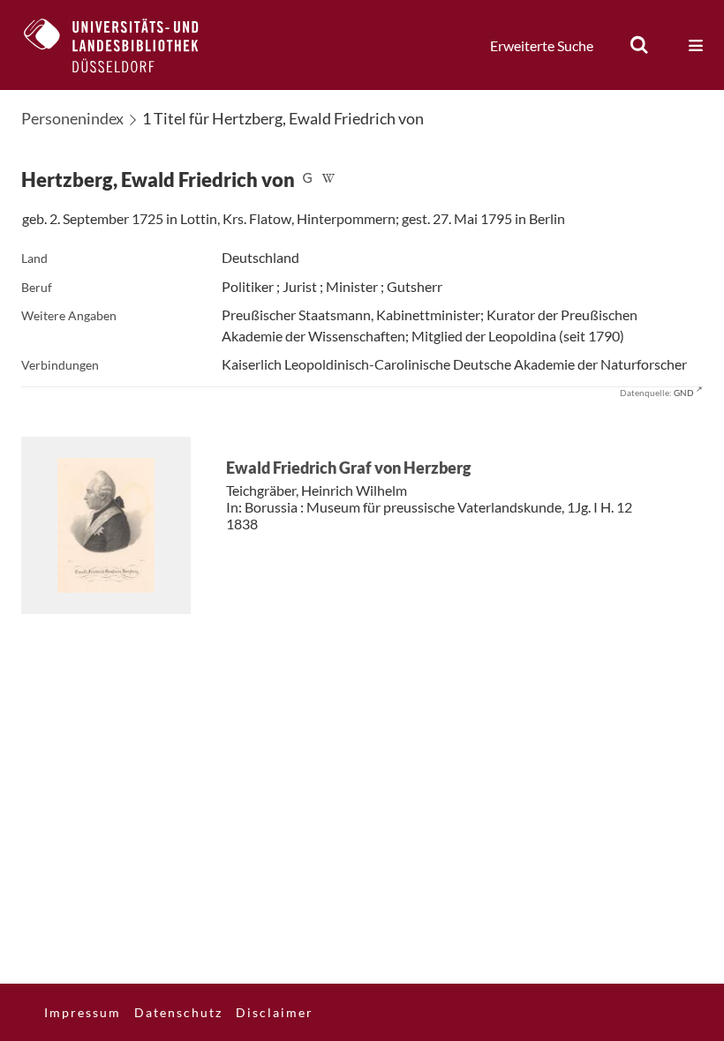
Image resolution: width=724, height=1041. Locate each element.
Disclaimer (274, 1012)
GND (684, 392)
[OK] (639, 45)
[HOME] (124, 45)
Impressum (82, 1012)
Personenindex (72, 118)
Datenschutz (178, 1012)
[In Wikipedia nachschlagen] (328, 179)
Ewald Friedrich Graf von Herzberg (348, 467)
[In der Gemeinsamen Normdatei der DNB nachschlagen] (307, 179)
